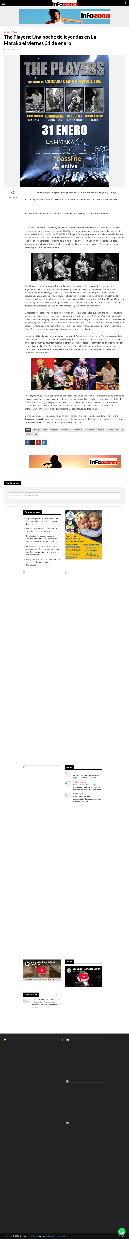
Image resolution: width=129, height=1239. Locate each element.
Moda (75, 773)
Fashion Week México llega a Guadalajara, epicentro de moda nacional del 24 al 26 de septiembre (87, 787)
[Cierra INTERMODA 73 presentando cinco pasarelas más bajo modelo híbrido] (68, 795)
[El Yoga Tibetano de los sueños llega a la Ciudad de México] (68, 774)
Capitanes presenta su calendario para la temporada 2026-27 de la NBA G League (42, 521)
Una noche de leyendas (94, 430)
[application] (42, 970)
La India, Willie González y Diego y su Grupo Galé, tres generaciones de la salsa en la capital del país (46, 1001)
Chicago (36, 430)
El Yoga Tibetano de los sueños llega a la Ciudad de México (86, 776)
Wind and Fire (31, 434)
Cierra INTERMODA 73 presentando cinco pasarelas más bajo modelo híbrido (87, 798)
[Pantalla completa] (58, 979)
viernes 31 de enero (115, 430)
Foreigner (54, 430)
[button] (121, 1231)
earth (45, 430)
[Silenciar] (54, 979)
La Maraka (65, 430)
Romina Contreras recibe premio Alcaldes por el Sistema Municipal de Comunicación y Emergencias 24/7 (41, 539)
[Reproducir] (26, 979)
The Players (77, 430)
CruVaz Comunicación (57, 1236)
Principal (82, 782)
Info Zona (33, 1236)
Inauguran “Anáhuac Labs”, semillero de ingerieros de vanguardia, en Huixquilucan (43, 562)
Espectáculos (10, 32)
